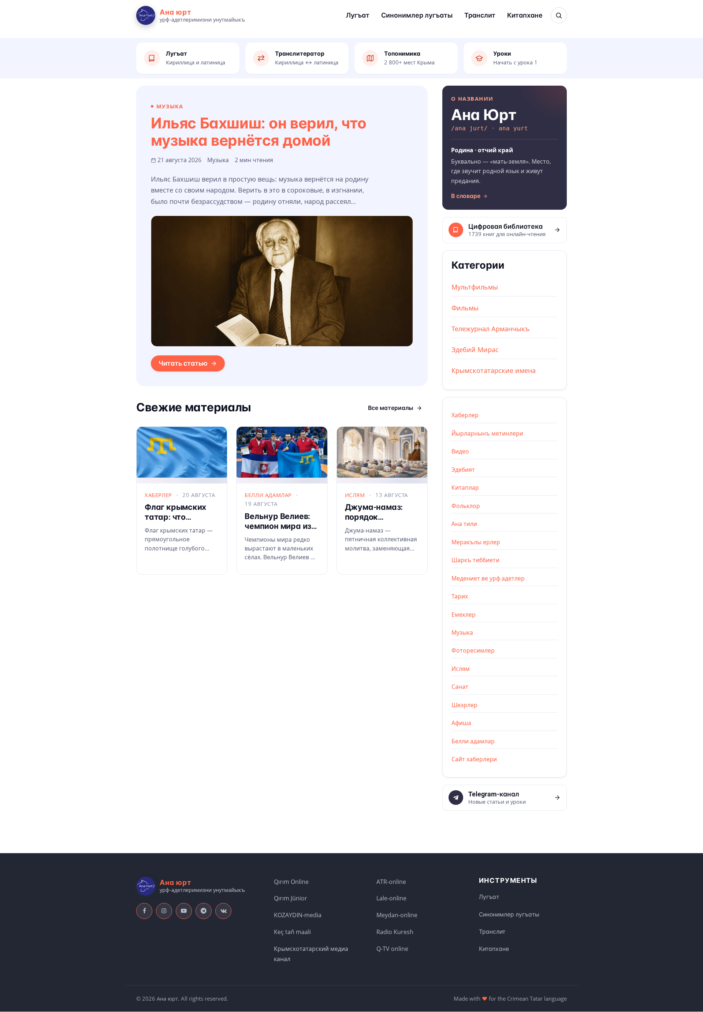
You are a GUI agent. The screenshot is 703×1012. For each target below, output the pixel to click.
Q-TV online (392, 949)
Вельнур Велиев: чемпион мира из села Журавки (278, 526)
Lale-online (391, 898)
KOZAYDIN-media (297, 915)
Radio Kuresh (394, 932)
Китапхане (525, 15)
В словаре (465, 196)
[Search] (559, 15)
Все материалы (390, 407)
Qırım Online (291, 882)
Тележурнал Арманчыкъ (490, 328)
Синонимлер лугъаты (417, 15)
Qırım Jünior (290, 898)
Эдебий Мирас (475, 349)
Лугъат (357, 15)
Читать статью (183, 363)
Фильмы (465, 307)
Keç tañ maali (292, 932)
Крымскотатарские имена (493, 370)
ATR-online (391, 882)
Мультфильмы (474, 287)
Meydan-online (396, 915)
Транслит (479, 15)
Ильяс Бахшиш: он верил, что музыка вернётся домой (259, 132)
